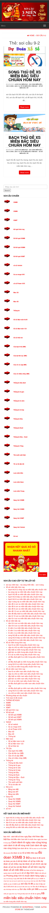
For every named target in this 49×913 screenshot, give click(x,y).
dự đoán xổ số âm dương (32, 870)
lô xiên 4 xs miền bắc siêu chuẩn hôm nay (24, 633)
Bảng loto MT (13, 791)
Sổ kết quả (10, 712)
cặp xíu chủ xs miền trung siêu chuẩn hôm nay (25, 647)
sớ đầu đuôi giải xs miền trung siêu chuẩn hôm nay (27, 661)
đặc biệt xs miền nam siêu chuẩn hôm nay (24, 676)
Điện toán (9, 739)
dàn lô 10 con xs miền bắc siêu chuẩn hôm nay (26, 616)
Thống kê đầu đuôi (19, 383)
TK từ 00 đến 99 (18, 464)
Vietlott (8, 722)
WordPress (27, 907)
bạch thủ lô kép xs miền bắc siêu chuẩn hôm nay (26, 597)
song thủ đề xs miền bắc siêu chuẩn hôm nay (24, 75)
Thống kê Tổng (18, 446)
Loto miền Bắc (18, 473)
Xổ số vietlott (13, 724)
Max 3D (16, 292)
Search (7, 190)
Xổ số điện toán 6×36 (16, 741)
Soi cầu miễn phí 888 (29, 889)
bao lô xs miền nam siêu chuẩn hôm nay (23, 671)
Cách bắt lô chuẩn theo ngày (30, 839)
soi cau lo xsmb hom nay (19, 881)
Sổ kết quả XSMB (19, 238)
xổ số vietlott (17, 265)
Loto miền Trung (18, 491)
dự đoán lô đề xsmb (37, 858)
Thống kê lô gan (18, 392)
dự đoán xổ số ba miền (30, 861)
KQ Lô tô (9, 787)
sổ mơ (8, 808)
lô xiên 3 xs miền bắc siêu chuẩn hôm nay (24, 630)
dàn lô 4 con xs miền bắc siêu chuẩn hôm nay (25, 618)
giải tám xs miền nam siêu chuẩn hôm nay (24, 678)
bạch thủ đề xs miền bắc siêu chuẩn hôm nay (24, 141)
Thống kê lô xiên (18, 401)
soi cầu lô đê (27, 883)
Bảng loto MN (13, 794)
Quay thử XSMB (18, 500)
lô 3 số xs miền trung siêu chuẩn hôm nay (24, 654)
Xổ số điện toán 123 (20, 328)
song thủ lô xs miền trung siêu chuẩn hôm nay (25, 664)
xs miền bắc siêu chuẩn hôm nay (25, 895)
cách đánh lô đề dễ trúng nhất (16, 845)
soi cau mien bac (31, 881)
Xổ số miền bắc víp (13, 621)
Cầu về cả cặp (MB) (20, 365)
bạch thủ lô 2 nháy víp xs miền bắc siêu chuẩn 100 (27, 589)
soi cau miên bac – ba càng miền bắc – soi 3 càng (25, 584)
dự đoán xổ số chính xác (33, 863)
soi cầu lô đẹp (38, 884)
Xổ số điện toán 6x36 (20, 319)
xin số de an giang (34, 894)
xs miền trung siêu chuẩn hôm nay (15, 901)
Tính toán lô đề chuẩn (14, 698)
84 (17, 151)
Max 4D (16, 301)
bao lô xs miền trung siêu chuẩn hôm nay (23, 645)
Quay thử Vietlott (19, 527)
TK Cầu (9, 748)
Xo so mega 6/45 (19, 274)
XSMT (15, 220)
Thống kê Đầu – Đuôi (20, 437)
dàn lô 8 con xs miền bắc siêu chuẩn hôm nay (25, 625)
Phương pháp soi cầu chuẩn (16, 695)
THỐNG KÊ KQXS (13, 700)
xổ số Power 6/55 (19, 283)
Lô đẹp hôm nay (31, 872)
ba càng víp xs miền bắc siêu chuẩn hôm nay (25, 592)
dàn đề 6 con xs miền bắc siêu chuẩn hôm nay (25, 606)
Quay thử (9, 796)
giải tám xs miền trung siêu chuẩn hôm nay (24, 652)
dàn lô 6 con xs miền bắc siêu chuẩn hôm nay (25, 623)
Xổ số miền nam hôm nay (15, 669)
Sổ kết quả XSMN (19, 247)
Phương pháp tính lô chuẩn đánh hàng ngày (25, 875)
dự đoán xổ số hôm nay (31, 866)
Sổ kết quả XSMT (19, 256)
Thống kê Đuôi (18, 428)
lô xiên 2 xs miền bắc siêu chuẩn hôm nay (24, 628)
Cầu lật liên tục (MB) (20, 356)
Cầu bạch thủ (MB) (19, 347)
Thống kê (16, 310)
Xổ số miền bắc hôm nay (28, 86)
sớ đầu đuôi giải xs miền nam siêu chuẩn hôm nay (27, 688)
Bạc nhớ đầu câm (14, 839)
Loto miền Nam (18, 482)
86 (17, 86)
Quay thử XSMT (18, 518)
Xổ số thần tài (18, 338)
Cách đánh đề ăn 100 (24, 848)
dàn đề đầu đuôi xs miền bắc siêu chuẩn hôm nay (27, 613)
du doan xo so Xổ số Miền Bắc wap (24, 852)
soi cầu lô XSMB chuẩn (13, 884)
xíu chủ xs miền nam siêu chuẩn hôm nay (24, 693)
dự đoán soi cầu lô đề (12, 861)
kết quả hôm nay (19, 229)
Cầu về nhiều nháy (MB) (21, 374)
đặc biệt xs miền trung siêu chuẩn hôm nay (24, 649)
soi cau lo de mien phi (25, 878)
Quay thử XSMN (18, 509)
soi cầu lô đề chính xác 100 (24, 886)
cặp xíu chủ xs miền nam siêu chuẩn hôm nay (25, 674)
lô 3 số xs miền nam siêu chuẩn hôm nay (23, 681)
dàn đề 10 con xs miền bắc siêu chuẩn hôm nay (26, 611)
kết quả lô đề (19, 873)
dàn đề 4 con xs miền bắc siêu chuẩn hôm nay (25, 604)
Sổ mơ (15, 536)
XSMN (15, 211)
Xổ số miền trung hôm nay (16, 642)
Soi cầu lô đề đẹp (39, 886)
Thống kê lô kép (18, 410)
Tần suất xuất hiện (19, 455)
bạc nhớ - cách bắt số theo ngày (16, 836)
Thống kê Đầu (18, 419)
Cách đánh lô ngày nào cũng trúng (29, 842)
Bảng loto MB (13, 789)
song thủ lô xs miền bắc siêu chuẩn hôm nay (25, 640)
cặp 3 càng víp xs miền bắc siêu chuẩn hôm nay (26, 601)
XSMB (15, 202)
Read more (24, 107)
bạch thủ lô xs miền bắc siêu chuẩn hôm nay (25, 599)
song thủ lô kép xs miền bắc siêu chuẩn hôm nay (26, 637)
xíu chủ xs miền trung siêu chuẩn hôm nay (24, 666)
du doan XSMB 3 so (23, 854)
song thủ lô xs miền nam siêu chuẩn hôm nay (25, 690)
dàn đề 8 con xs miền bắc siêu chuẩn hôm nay (25, 609)
